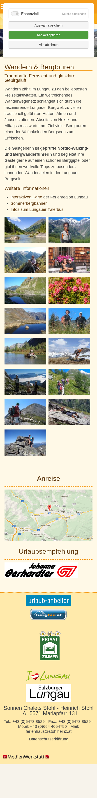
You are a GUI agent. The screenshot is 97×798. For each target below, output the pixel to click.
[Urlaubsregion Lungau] (48, 675)
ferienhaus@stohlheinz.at (49, 731)
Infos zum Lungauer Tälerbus (37, 209)
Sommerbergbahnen (29, 203)
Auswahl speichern (48, 25)
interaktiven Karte (26, 197)
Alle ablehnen (48, 45)
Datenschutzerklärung (48, 739)
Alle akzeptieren (48, 35)
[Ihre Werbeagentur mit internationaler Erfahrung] (26, 759)
